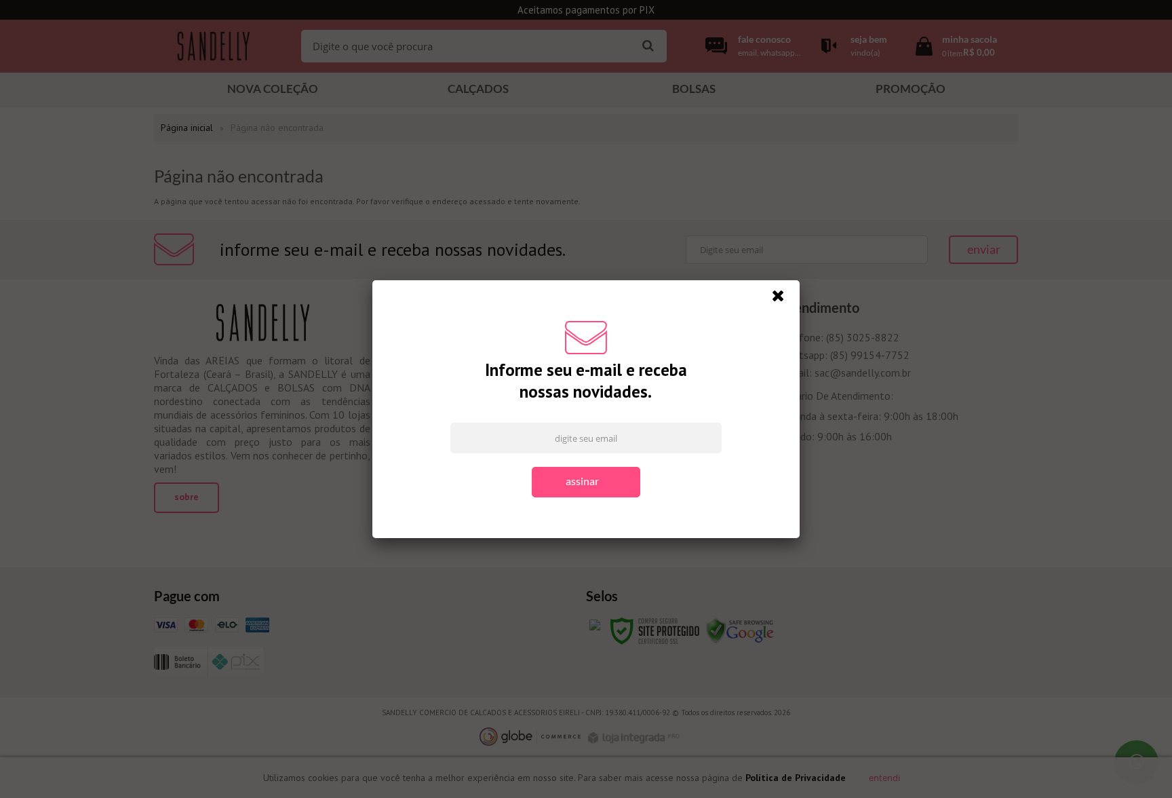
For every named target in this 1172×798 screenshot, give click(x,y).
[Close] (784, 299)
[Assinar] (586, 482)
